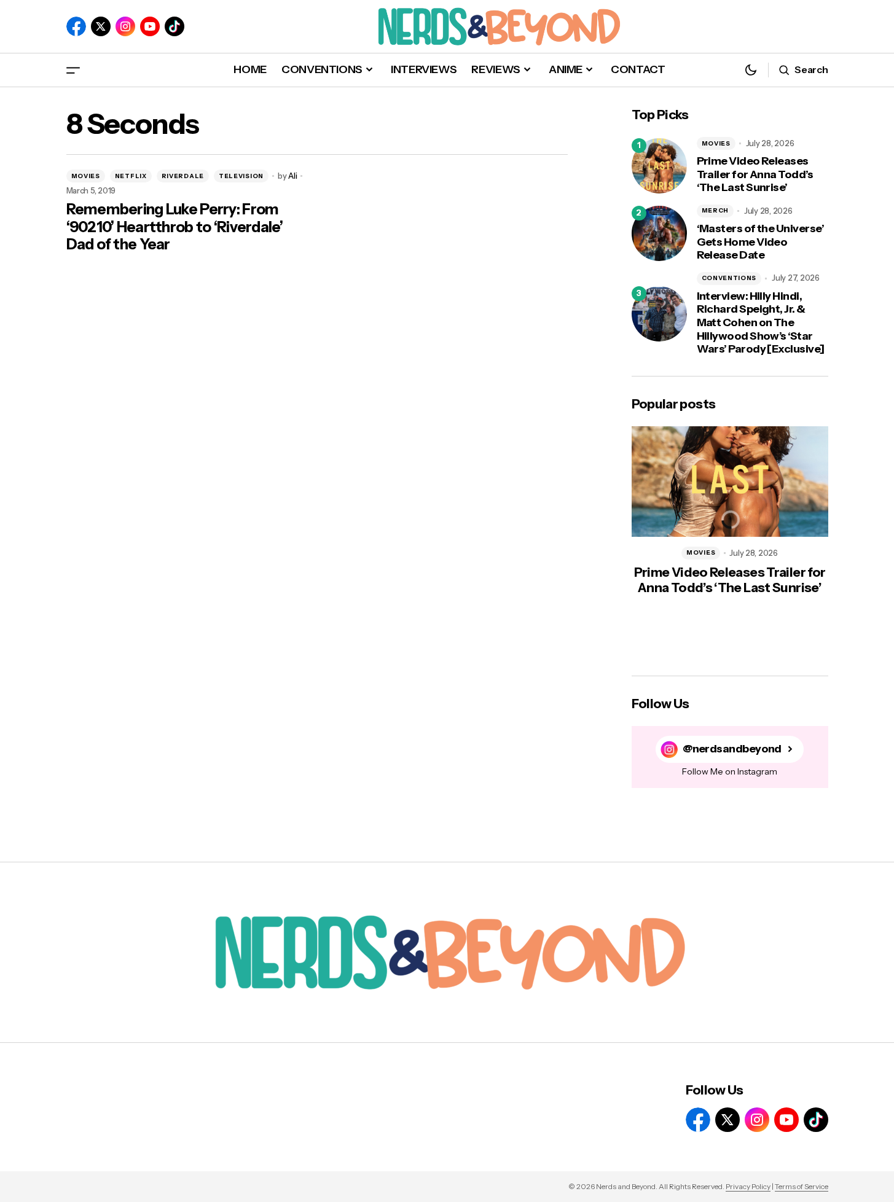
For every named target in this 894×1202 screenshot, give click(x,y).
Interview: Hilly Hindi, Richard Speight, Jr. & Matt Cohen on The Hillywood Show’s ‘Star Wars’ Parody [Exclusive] (761, 323)
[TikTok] (174, 26)
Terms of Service (801, 1186)
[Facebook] (76, 26)
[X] (100, 26)
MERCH (715, 210)
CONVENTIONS (729, 278)
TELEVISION (241, 176)
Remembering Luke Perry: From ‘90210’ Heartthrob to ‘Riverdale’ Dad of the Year (174, 227)
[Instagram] (125, 26)
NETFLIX (131, 176)
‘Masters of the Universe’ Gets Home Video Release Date (761, 242)
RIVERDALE (183, 176)
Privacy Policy (748, 1186)
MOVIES (85, 176)
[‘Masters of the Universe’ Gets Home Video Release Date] (659, 233)
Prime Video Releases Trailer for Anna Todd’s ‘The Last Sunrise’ (755, 174)
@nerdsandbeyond (732, 749)
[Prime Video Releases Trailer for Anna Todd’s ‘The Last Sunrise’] (659, 165)
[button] (73, 70)
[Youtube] (150, 26)
